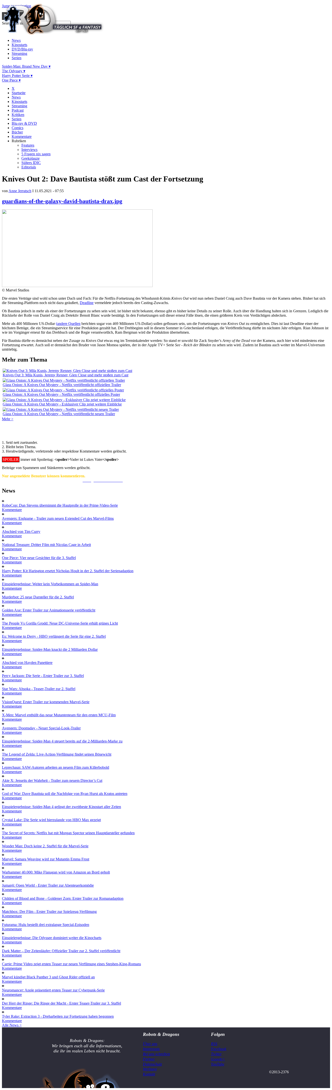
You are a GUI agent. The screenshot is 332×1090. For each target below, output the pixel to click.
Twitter (216, 1054)
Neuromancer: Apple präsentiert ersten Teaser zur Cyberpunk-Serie (53, 990)
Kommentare (22, 136)
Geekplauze (30, 158)
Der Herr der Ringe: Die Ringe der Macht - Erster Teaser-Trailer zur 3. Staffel (61, 1003)
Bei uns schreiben (156, 1054)
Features (27, 145)
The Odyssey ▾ (13, 71)
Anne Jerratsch (20, 191)
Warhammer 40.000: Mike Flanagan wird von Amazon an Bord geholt (56, 872)
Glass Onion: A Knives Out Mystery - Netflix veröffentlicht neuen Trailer (59, 414)
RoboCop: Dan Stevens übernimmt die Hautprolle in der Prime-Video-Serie (60, 505)
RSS (214, 1044)
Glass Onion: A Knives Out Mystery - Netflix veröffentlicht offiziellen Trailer (62, 385)
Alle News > (12, 1025)
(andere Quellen (68, 324)
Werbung (150, 1069)
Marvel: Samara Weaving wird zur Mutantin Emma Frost (45, 859)
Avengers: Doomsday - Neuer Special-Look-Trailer (41, 728)
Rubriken (19, 141)
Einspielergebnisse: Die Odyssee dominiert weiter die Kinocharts (51, 938)
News (16, 40)
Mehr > (7, 419)
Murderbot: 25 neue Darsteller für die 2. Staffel (38, 597)
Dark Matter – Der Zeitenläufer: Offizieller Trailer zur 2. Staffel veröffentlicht (61, 951)
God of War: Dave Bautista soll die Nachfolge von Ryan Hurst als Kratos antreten (64, 794)
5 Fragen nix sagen (36, 154)
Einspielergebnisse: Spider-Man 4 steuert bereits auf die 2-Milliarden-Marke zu (62, 741)
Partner (149, 1059)
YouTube (217, 1064)
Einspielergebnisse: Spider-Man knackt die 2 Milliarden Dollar (50, 649)
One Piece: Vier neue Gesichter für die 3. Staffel (39, 558)
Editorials (28, 167)
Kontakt (149, 1074)
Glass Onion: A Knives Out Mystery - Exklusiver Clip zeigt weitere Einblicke (62, 404)
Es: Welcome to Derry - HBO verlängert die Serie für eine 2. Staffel (54, 636)
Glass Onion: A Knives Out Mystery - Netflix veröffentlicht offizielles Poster (61, 394)
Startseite (19, 93)
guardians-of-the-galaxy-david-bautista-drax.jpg (62, 201)
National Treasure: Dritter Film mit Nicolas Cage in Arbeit (46, 545)
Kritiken (18, 115)
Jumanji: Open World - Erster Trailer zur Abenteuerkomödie (48, 885)
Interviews (29, 150)
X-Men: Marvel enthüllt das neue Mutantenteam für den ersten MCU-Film (59, 715)
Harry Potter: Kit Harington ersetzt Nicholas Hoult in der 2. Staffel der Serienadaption (67, 571)
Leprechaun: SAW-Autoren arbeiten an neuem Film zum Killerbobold (55, 767)
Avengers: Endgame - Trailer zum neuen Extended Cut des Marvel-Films (58, 518)
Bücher (17, 132)
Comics (17, 128)
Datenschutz (152, 1064)
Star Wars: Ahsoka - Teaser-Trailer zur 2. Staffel (38, 689)
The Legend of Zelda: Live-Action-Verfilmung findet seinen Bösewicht (56, 754)
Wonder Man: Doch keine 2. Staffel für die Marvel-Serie (45, 846)
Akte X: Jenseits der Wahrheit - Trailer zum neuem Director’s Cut (52, 780)
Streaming (19, 53)
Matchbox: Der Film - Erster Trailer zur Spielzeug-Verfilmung (49, 911)
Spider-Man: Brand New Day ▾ (26, 66)
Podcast (18, 110)
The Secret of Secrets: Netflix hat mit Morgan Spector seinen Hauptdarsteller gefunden (68, 833)
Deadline (87, 303)
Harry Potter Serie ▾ (17, 76)
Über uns (150, 1044)
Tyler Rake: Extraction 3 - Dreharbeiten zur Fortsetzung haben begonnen (58, 1016)
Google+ (218, 1059)
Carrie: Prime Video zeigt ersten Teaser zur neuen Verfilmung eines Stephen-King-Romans (71, 964)
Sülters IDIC (31, 163)
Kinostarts (19, 45)
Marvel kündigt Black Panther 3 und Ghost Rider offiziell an (48, 977)
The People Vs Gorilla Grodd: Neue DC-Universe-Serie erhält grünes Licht (60, 623)
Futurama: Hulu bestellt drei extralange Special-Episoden (45, 925)
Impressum (151, 1049)
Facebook (218, 1049)
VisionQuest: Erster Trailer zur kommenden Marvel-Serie (45, 702)
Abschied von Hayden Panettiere (27, 663)
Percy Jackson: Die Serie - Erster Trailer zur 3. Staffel (43, 676)
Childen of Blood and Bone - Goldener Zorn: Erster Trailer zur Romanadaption (62, 898)
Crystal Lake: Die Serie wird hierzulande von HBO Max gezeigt (51, 820)
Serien (16, 58)
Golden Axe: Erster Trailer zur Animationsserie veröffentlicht (48, 610)
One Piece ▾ (11, 80)
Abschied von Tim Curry (21, 531)
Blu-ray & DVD (24, 123)
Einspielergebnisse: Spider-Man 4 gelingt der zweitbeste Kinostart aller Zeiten (61, 807)
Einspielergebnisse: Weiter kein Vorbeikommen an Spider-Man (50, 584)
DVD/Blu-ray (22, 49)
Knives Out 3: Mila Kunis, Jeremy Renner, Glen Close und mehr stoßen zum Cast (65, 375)
